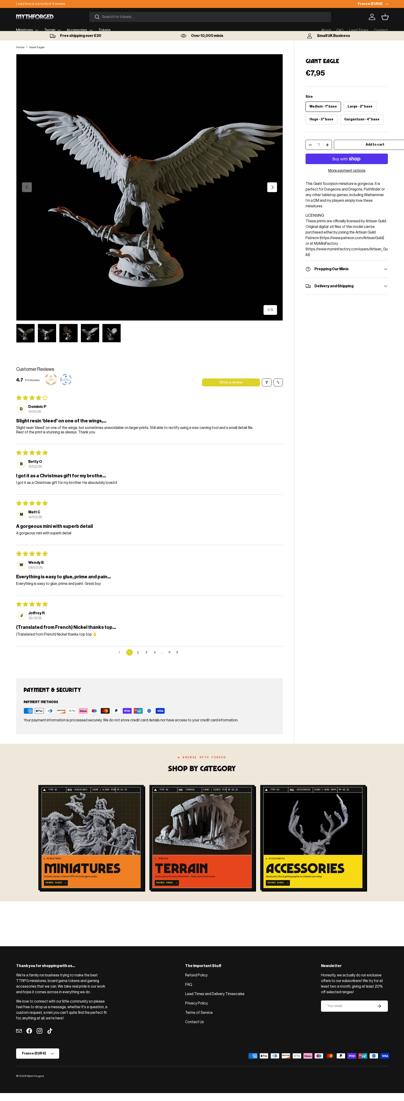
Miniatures (24, 30)
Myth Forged (35, 1076)
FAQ (340, 30)
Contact (381, 30)
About (326, 30)
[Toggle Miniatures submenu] (37, 30)
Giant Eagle (37, 47)
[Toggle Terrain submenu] (59, 30)
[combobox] (210, 17)
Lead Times (358, 30)
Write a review (231, 382)
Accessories (77, 30)
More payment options (346, 171)
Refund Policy (196, 975)
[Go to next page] (178, 652)
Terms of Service (199, 1013)
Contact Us (194, 1022)
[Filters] (267, 382)
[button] (385, 17)
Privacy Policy (196, 1003)
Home (20, 47)
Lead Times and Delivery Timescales (215, 994)
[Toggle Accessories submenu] (91, 30)
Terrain (49, 30)
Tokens (104, 30)
